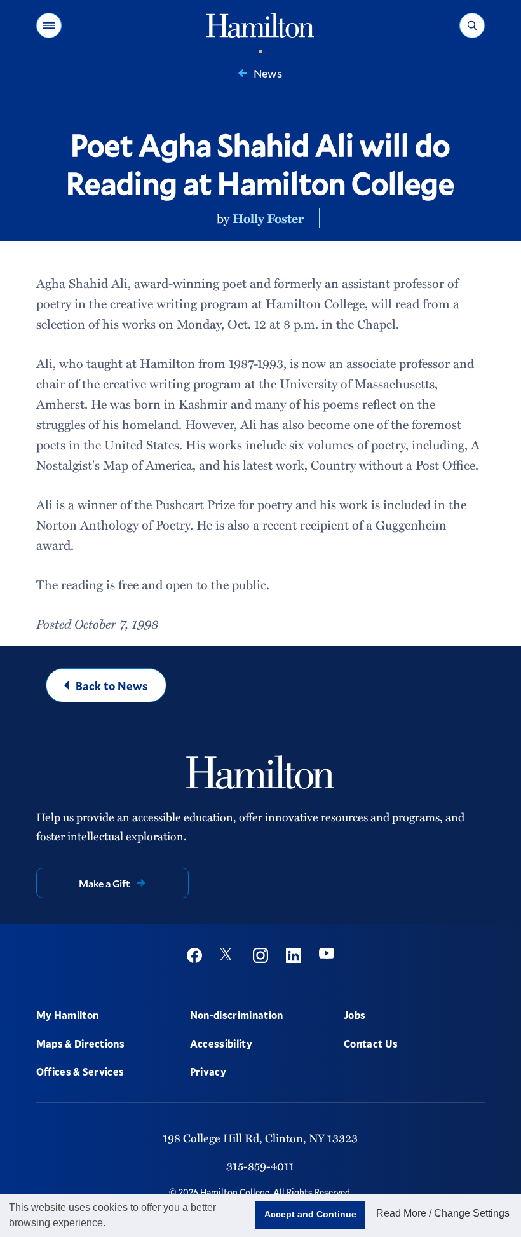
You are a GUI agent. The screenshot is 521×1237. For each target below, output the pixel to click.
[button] (49, 25)
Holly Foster (268, 218)
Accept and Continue (310, 1214)
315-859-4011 (260, 1165)
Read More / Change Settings (443, 1213)
